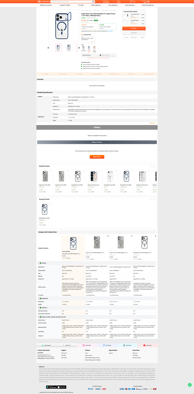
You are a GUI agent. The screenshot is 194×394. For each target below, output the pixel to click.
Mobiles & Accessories (46, 5)
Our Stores (135, 355)
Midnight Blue (89, 51)
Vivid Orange (94, 51)
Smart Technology (129, 5)
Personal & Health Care (148, 5)
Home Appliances (113, 5)
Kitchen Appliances (96, 5)
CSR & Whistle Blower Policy (92, 357)
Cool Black (83, 50)
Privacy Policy (88, 355)
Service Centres (137, 357)
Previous (48, 48)
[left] (150, 166)
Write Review (97, 156)
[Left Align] (93, 2)
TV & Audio (81, 5)
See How (84, 28)
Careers (111, 353)
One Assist (64, 357)
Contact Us (64, 353)
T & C (86, 353)
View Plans (110, 31)
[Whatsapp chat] (189, 385)
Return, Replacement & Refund (92, 360)
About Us (135, 353)
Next (79, 48)
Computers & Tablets (65, 5)
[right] (154, 166)
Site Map (63, 355)
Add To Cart (134, 32)
